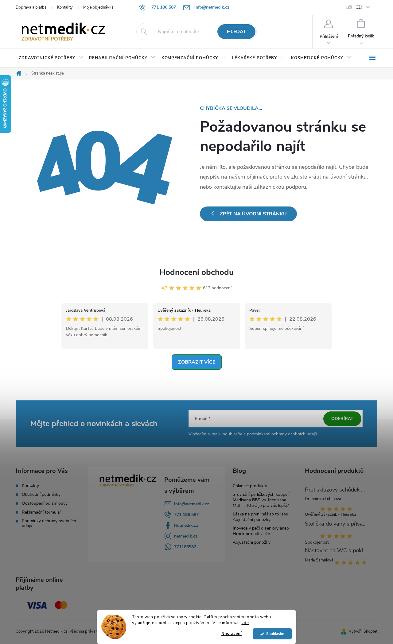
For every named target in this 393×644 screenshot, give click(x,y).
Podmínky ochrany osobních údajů (49, 523)
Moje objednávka (98, 7)
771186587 (185, 547)
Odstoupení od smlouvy (45, 503)
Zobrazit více (196, 362)
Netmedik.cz (186, 525)
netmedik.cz (185, 536)
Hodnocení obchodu (196, 272)
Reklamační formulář (41, 512)
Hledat (236, 31)
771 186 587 (186, 515)
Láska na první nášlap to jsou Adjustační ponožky (260, 517)
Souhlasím (275, 634)
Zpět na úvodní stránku (253, 213)
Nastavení (231, 634)
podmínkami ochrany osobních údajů (282, 434)
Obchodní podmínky (41, 494)
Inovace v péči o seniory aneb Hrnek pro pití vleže (261, 531)
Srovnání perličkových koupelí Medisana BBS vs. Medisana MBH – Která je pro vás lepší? (261, 500)
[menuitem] (51, 57)
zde (245, 623)
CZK (359, 7)
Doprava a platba (31, 7)
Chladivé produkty (250, 486)
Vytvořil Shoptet (363, 631)
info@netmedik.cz (191, 504)
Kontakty (65, 7)
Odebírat (342, 419)
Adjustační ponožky (251, 542)
